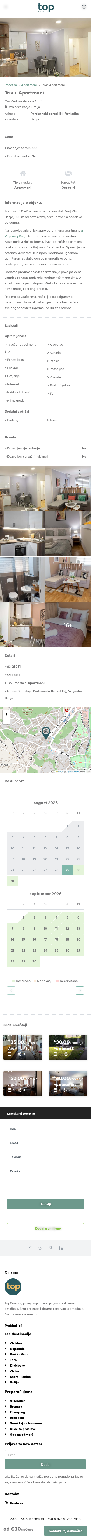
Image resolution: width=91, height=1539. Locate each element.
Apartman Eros (65, 1084)
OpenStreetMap (73, 771)
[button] (46, 733)
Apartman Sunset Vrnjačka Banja (19, 1048)
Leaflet (61, 771)
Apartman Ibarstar (19, 1084)
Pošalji (45, 1204)
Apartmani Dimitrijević (65, 1048)
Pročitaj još (13, 1325)
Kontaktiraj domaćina (66, 1530)
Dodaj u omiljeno (48, 1228)
